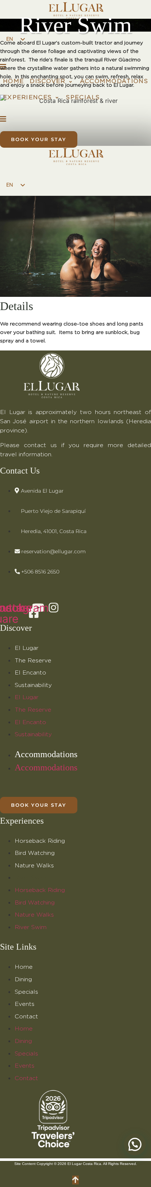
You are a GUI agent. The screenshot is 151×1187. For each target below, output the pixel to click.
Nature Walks (34, 865)
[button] (52, 81)
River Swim (31, 878)
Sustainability (33, 685)
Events (24, 1004)
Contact (26, 1016)
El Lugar (26, 648)
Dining (23, 979)
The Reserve (33, 660)
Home (24, 967)
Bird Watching (35, 853)
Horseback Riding (40, 841)
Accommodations (46, 754)
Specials (26, 992)
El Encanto (30, 673)
